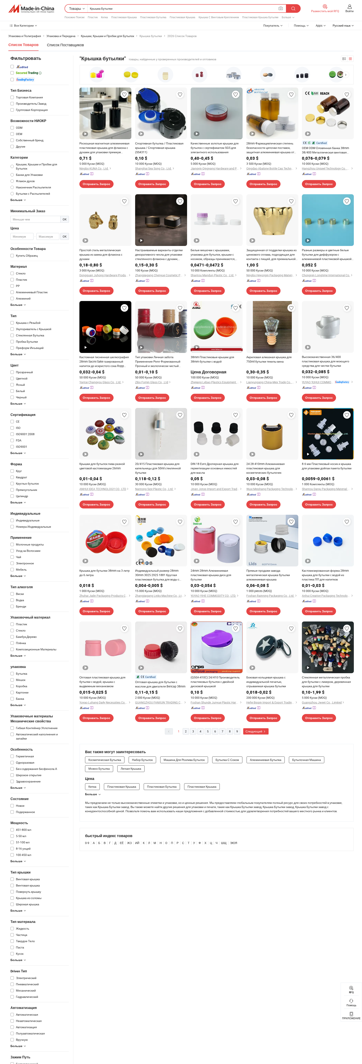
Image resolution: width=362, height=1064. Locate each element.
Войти (349, 11)
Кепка (104, 17)
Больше (91, 794)
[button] (346, 74)
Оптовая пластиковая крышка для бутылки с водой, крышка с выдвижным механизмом (102, 681)
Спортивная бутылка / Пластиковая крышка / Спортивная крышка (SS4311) (159, 147)
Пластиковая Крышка (124, 17)
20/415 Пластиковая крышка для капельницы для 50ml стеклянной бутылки (158, 468)
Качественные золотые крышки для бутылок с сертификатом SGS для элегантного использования (215, 147)
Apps (319, 25)
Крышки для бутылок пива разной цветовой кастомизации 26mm (102, 466)
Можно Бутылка (99, 769)
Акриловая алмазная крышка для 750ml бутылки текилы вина (269, 359)
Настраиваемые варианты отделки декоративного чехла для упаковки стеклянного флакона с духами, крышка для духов (159, 254)
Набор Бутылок (142, 760)
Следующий (254, 731)
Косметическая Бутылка (104, 760)
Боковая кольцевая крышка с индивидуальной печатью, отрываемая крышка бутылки (266, 681)
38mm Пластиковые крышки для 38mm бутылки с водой (212, 359)
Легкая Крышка (131, 769)
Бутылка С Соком (227, 760)
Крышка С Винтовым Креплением (219, 17)
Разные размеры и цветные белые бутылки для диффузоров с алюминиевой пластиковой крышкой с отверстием (328, 254)
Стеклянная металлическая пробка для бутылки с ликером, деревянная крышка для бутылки (326, 681)
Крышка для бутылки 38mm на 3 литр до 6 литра (104, 573)
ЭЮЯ (233, 843)
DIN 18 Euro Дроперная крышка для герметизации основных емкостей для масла (215, 468)
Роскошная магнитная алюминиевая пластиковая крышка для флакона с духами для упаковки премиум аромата (104, 147)
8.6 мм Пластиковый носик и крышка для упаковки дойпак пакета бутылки (327, 466)
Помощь (299, 25)
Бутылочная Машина (306, 760)
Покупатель (271, 25)
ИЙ (137, 843)
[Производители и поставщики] (31, 8)
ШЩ (223, 843)
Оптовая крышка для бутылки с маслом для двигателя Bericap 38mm (160, 684)
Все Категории (24, 25)
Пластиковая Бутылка (153, 17)
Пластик (93, 17)
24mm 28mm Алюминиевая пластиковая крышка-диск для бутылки (211, 575)
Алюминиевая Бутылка (265, 760)
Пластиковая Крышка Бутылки (260, 17)
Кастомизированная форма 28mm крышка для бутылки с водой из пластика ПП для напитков (325, 575)
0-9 (87, 843)
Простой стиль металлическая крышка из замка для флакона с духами (100, 254)
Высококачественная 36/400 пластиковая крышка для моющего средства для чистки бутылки (325, 361)
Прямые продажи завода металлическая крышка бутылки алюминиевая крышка (268, 575)
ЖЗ (129, 843)
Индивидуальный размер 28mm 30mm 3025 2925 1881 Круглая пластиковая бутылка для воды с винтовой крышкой (157, 575)
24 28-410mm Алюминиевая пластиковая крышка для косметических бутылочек (265, 468)
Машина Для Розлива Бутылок (184, 760)
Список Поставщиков (65, 44)
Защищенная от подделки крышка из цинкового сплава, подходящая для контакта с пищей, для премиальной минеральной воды (271, 254)
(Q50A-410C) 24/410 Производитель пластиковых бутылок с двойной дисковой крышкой (215, 681)
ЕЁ (122, 843)
